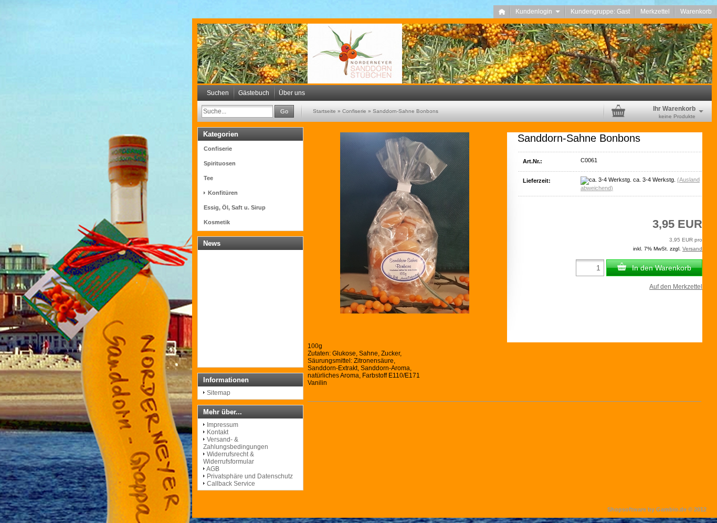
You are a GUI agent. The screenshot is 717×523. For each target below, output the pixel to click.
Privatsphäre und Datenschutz (250, 476)
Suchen (218, 93)
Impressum (222, 424)
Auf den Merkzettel (675, 286)
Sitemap (218, 392)
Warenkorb (696, 11)
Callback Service (231, 483)
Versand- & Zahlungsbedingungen (235, 443)
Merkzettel (655, 11)
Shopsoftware (626, 509)
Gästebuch (253, 93)
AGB (212, 469)
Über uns (292, 93)
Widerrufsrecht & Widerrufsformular (228, 458)
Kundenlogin (537, 11)
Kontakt (217, 432)
